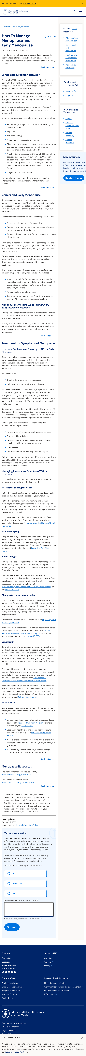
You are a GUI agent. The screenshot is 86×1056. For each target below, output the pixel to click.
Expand (74, 29)
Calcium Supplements (27, 697)
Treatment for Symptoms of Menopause (72, 58)
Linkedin (15, 972)
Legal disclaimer (9, 1030)
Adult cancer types (10, 983)
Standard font (72, 91)
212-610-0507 (27, 726)
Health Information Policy (27, 825)
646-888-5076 (33, 636)
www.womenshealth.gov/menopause (18, 782)
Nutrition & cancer (10, 994)
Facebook (6, 972)
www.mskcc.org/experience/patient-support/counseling (26, 587)
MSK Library (49, 994)
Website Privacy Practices (16, 1052)
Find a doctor (8, 998)
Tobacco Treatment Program (30, 723)
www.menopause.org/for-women (16, 774)
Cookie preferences (10, 1027)
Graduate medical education (56, 990)
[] (72, 126)
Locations (6, 962)
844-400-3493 (29, 3)
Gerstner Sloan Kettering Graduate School (62, 987)
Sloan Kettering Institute (54, 983)
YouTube (12, 972)
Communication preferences (14, 1023)
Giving (47, 965)
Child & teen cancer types (13, 987)
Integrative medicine (11, 990)
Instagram (3, 972)
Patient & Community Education (16, 27)
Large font (70, 95)
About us (48, 958)
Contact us (6, 958)
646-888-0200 (12, 589)
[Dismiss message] (83, 3)
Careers (48, 962)
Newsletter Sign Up (73, 178)
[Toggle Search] (75, 12)
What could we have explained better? (21, 900)
